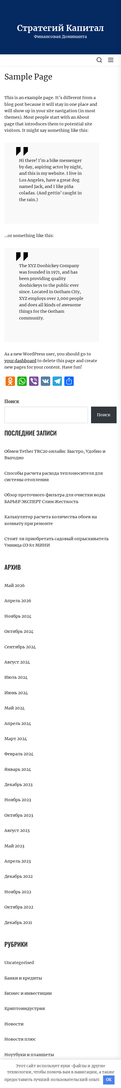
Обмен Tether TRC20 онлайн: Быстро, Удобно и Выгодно (54, 454)
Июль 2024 (16, 677)
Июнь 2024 (16, 692)
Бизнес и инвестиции (28, 993)
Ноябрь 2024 (17, 616)
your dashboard (20, 360)
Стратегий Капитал (60, 28)
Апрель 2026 (17, 600)
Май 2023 (14, 846)
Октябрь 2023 (18, 815)
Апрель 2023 (17, 861)
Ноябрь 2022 (17, 891)
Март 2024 (15, 738)
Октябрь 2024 (18, 631)
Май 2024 (14, 708)
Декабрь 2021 (18, 922)
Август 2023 (17, 830)
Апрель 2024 (17, 723)
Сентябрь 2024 (20, 647)
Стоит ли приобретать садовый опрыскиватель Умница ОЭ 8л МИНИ (56, 542)
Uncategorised (19, 962)
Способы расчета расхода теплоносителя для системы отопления (53, 476)
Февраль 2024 (18, 754)
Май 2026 (14, 585)
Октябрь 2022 (18, 907)
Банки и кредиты (23, 978)
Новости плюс (20, 1039)
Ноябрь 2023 (17, 799)
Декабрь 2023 (18, 784)
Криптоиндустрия (24, 1008)
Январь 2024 (17, 769)
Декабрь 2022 (18, 876)
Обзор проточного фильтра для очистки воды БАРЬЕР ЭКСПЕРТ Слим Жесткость (54, 498)
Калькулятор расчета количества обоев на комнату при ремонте (50, 520)
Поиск (11, 401)
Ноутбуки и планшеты (29, 1054)
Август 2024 (17, 662)
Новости (13, 1024)
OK (109, 1079)
